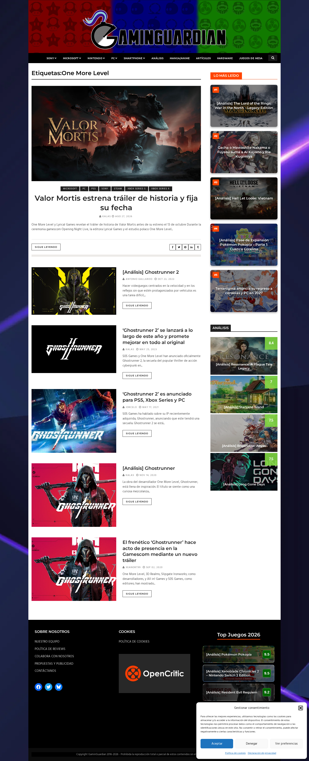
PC (113, 58)
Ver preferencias (286, 743)
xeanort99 (133, 567)
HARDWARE (225, 58)
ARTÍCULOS (203, 58)
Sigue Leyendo (46, 247)
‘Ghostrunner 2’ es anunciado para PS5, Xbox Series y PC (157, 397)
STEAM (118, 189)
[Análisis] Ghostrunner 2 (151, 272)
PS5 (93, 189)
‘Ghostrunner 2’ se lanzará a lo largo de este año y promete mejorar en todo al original (158, 336)
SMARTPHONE (133, 58)
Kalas (106, 216)
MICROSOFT (71, 58)
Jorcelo (131, 407)
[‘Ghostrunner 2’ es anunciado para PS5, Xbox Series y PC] (74, 420)
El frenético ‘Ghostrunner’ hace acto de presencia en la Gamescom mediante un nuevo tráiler (160, 551)
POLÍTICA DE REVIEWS (50, 649)
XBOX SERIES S (137, 189)
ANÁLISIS (158, 58)
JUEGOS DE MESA (251, 58)
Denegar (251, 743)
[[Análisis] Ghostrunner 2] (74, 291)
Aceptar (216, 743)
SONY (50, 58)
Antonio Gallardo (139, 279)
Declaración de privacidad (262, 753)
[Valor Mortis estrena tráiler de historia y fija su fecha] (116, 133)
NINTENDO (95, 58)
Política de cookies (235, 753)
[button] (300, 708)
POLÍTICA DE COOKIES (134, 641)
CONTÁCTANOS (45, 670)
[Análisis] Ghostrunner (149, 468)
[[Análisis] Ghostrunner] (74, 495)
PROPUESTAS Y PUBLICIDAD (54, 663)
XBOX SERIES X (160, 189)
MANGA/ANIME (180, 58)
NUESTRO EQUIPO (47, 641)
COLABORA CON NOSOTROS (54, 656)
